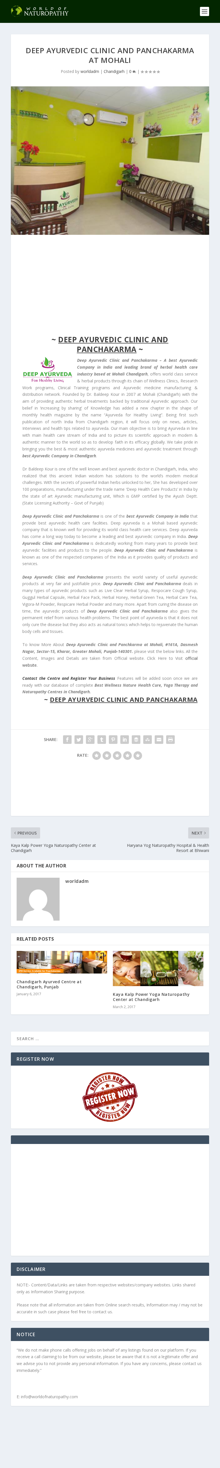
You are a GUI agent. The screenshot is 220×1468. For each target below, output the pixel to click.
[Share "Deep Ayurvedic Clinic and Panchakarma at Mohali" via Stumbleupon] (147, 739)
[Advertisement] (110, 286)
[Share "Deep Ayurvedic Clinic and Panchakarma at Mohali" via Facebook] (67, 739)
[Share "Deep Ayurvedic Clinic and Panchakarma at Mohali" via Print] (170, 739)
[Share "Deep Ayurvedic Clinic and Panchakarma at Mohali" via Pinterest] (113, 739)
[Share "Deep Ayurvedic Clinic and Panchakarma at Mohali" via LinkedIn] (124, 739)
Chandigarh (114, 71)
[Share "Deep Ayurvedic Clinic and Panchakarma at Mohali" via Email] (159, 739)
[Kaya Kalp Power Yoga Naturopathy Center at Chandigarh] (158, 968)
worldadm (89, 71)
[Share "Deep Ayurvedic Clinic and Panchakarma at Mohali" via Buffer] (136, 739)
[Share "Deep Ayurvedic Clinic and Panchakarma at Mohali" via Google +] (90, 739)
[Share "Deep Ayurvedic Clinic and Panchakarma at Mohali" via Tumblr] (101, 739)
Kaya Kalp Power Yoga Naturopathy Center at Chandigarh (151, 997)
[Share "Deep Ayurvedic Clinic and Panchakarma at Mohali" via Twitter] (79, 739)
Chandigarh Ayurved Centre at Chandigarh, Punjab (49, 984)
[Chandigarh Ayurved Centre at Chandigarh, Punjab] (62, 962)
